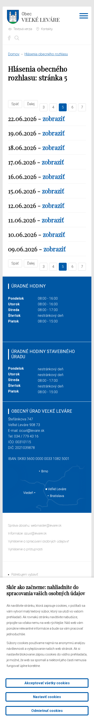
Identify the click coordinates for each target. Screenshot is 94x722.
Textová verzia (22, 29)
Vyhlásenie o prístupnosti (25, 549)
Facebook (9, 38)
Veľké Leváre (41, 17)
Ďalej (31, 104)
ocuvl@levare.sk (31, 431)
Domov (13, 54)
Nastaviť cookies (47, 697)
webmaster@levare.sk (46, 526)
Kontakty (47, 29)
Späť (15, 104)
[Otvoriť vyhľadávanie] (17, 38)
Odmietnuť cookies (47, 711)
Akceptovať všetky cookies (47, 683)
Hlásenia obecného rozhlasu (46, 54)
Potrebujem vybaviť (24, 574)
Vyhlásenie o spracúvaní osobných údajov (37, 541)
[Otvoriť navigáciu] (83, 16)
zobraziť (54, 118)
